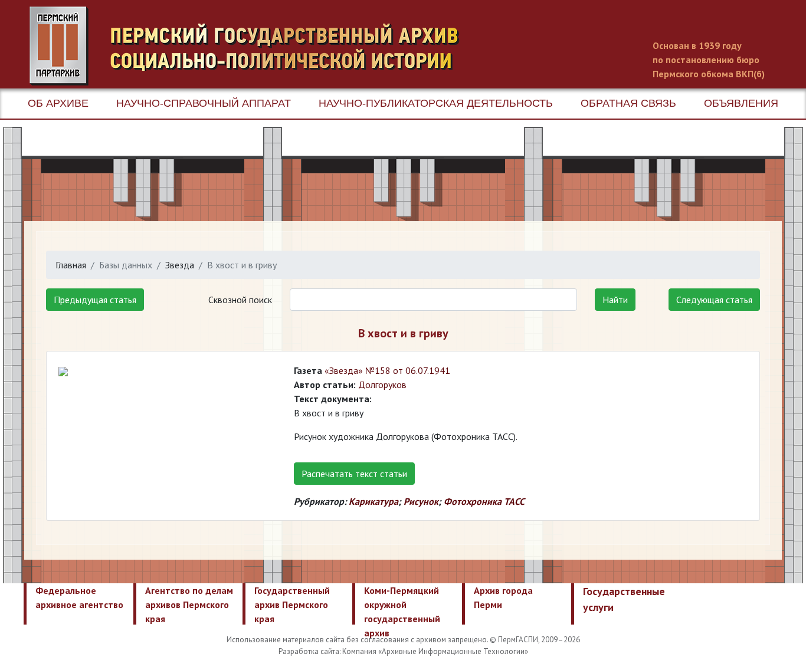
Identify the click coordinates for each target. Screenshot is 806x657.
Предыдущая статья (95, 299)
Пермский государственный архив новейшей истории (251, 46)
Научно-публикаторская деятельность (436, 103)
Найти (615, 299)
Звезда (179, 265)
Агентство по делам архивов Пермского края (189, 604)
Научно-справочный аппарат (203, 103)
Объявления (741, 103)
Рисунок (421, 501)
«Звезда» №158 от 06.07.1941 (387, 370)
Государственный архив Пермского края (292, 604)
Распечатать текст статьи (354, 473)
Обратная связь (628, 103)
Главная (70, 265)
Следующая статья (714, 299)
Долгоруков (382, 384)
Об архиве (58, 103)
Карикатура (373, 501)
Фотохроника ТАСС (484, 501)
